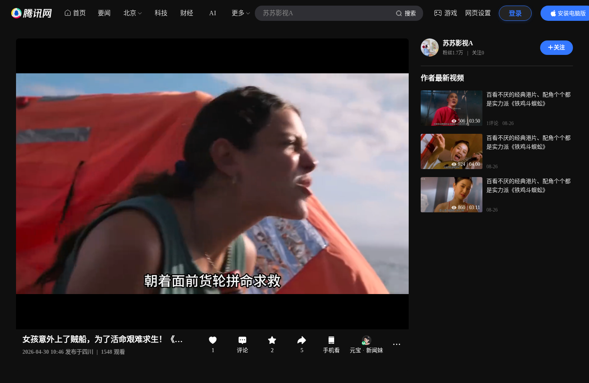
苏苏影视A (458, 43)
